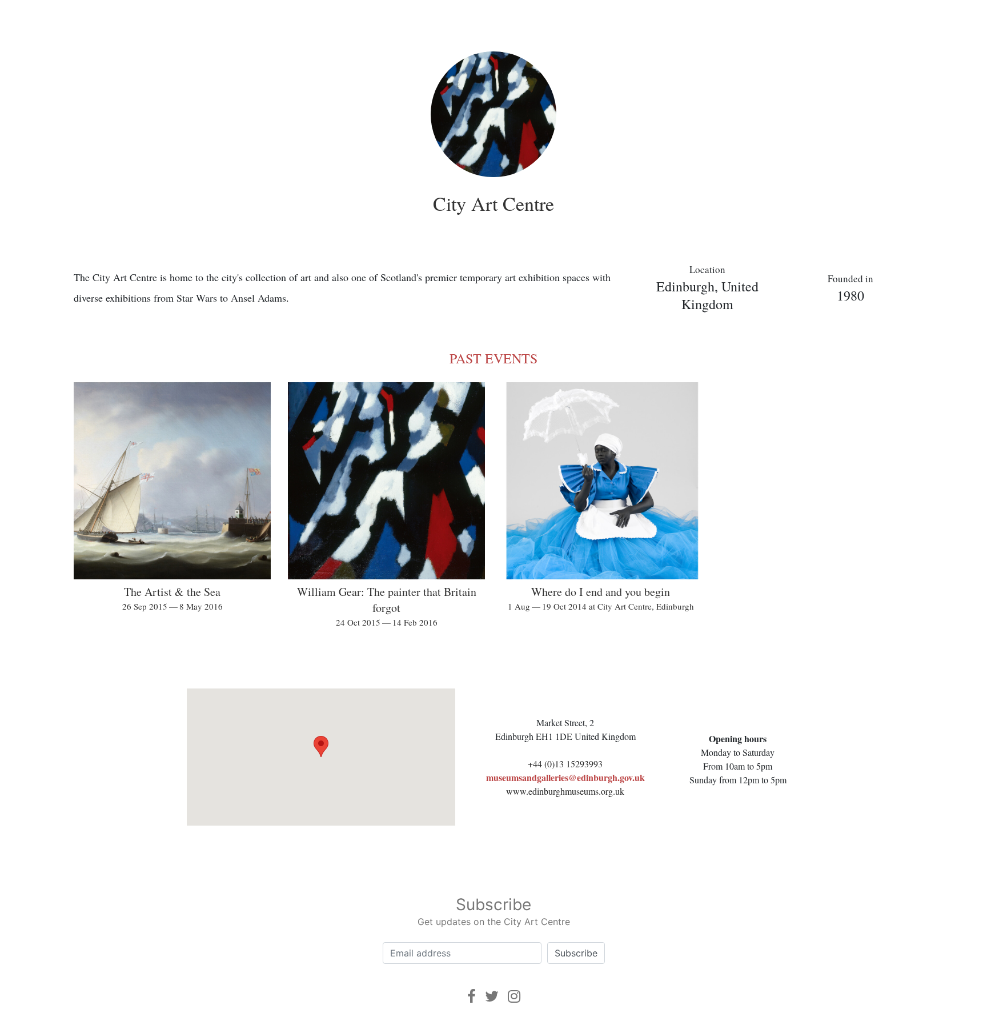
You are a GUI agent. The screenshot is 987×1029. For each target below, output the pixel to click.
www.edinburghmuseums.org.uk (565, 791)
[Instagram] (514, 996)
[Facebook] (471, 996)
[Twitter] (491, 996)
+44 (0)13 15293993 (565, 764)
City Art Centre (493, 203)
